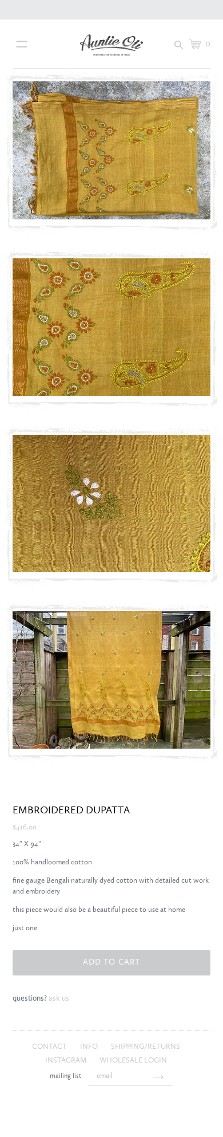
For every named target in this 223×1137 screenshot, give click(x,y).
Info (89, 1047)
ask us (59, 998)
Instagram (66, 1060)
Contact (50, 1047)
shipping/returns (145, 1047)
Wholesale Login (133, 1060)
